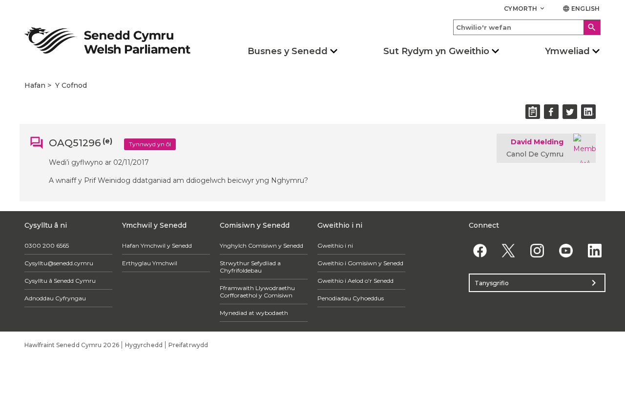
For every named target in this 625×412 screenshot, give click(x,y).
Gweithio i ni (335, 245)
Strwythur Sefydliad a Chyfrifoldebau (250, 266)
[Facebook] (480, 250)
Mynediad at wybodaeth (254, 312)
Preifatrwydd (188, 345)
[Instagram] (537, 250)
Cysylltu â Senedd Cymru (60, 280)
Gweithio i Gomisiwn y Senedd (360, 263)
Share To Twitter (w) (569, 111)
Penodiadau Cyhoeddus (350, 298)
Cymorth (525, 8)
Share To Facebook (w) (551, 111)
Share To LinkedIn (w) (588, 111)
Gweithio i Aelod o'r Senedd (355, 280)
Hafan (34, 85)
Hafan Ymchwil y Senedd (157, 245)
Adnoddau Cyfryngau (55, 298)
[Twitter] (509, 250)
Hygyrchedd (144, 345)
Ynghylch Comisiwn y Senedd (261, 245)
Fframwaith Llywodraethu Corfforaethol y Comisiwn (257, 291)
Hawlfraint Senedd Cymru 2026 (71, 345)
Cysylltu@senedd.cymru (58, 263)
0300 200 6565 (46, 245)
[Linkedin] (594, 250)
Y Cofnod (71, 85)
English (581, 8)
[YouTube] (566, 250)
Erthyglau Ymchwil (149, 263)
